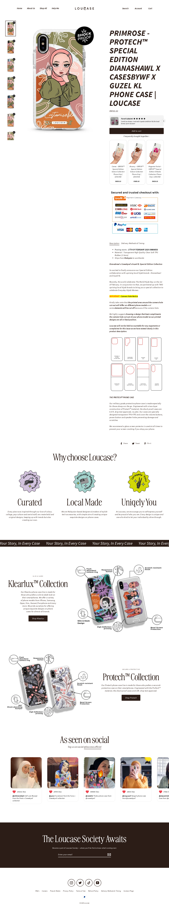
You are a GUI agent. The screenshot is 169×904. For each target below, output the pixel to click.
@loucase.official (92, 746)
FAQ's (37, 891)
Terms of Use (81, 891)
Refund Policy (93, 891)
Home (19, 8)
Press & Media (55, 891)
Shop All (43, 8)
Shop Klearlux (38, 618)
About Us (31, 8)
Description (114, 243)
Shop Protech (131, 697)
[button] (109, 121)
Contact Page (129, 891)
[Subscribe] (109, 854)
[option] (58, 80)
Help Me (55, 8)
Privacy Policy (68, 891)
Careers (44, 891)
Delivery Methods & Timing (132, 243)
